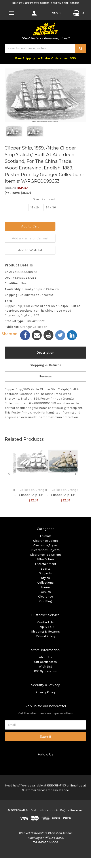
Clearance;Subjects (45, 550)
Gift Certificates (45, 662)
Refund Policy (45, 636)
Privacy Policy (45, 692)
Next (75, 476)
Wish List (45, 666)
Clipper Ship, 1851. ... (33, 495)
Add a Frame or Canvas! (30, 238)
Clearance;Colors (45, 541)
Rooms (45, 587)
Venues (45, 592)
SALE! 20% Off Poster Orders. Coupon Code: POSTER (45, 3)
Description (45, 353)
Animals (45, 536)
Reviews (45, 376)
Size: (44, 199)
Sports (46, 569)
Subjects (45, 573)
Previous (9, 476)
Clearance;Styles (45, 545)
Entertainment (45, 564)
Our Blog (45, 601)
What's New (45, 559)
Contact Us (45, 622)
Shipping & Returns (45, 365)
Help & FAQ (46, 627)
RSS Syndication (45, 671)
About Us (45, 657)
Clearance (45, 596)
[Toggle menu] (11, 13)
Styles (45, 578)
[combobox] (45, 48)
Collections (45, 582)
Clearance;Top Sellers (45, 555)
